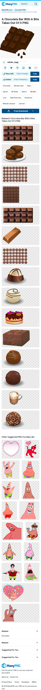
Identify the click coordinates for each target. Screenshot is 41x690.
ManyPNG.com (7, 10)
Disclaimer (25, 682)
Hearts (24, 92)
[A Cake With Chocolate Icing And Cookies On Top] (20, 317)
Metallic (33, 92)
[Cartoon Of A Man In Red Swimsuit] (9, 510)
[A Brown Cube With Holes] (20, 338)
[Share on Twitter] (11, 68)
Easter (5, 92)
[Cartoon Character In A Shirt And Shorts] (12, 572)
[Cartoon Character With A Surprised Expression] (31, 572)
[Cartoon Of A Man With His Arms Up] (10, 470)
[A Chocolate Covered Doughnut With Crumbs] (20, 420)
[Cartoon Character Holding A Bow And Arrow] (20, 592)
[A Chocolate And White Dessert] (20, 276)
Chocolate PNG (20, 10)
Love (4, 98)
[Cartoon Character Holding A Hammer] (32, 531)
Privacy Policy (7, 682)
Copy (35, 74)
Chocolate (6, 86)
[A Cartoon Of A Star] (12, 531)
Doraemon (28, 98)
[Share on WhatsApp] (23, 68)
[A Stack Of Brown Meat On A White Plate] (20, 153)
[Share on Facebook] (5, 68)
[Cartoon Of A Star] (20, 613)
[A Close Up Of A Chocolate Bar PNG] (20, 133)
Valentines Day (15, 98)
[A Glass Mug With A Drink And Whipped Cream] (20, 399)
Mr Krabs (15, 92)
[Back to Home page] (9, 4)
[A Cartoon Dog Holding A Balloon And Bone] (32, 449)
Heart (29, 86)
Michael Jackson (9, 104)
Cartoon (22, 104)
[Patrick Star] (30, 490)
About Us (5, 677)
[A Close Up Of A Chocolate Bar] (20, 194)
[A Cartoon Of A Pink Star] (29, 510)
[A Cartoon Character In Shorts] (11, 551)
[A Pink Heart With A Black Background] (12, 449)
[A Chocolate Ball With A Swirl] (20, 379)
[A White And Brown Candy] (20, 297)
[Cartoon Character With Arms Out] (10, 490)
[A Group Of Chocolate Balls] (20, 174)
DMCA (34, 682)
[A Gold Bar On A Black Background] (20, 235)
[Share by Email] (29, 68)
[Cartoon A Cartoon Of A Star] (30, 470)
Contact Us (14, 677)
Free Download (21, 111)
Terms (16, 682)
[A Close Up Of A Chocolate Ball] (20, 358)
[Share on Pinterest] (17, 68)
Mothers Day (18, 86)
